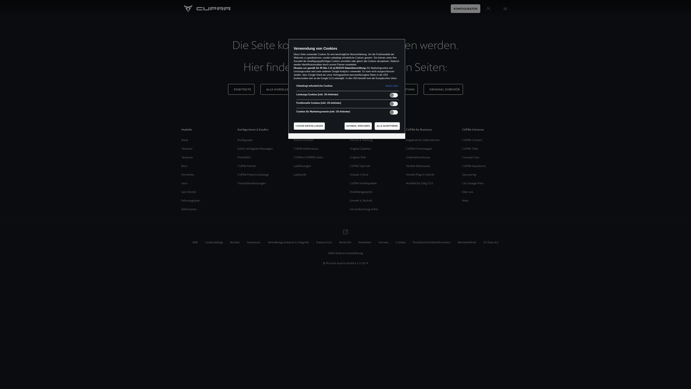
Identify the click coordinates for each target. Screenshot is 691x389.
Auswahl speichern (358, 126)
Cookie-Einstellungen (309, 126)
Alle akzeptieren (387, 126)
